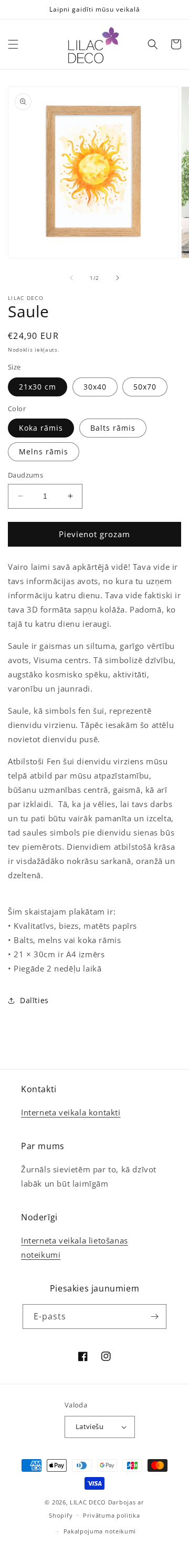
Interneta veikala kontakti (71, 1112)
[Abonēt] (154, 1316)
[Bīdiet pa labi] (117, 277)
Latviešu (89, 1426)
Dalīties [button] (34, 1000)
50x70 (144, 387)
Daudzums (25, 475)
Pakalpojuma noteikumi (100, 1531)
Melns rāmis (43, 451)
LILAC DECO (88, 1502)
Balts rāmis (112, 428)
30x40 (95, 387)
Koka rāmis (41, 428)
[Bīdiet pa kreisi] (71, 277)
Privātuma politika (111, 1515)
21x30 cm (37, 387)
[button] (13, 44)
